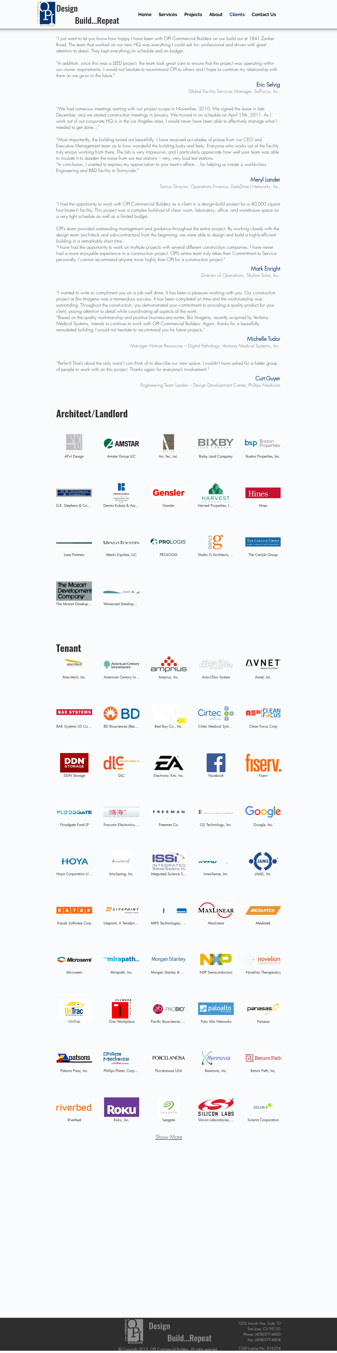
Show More (168, 1136)
